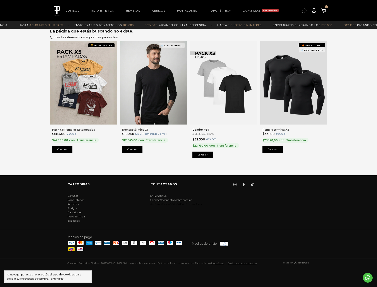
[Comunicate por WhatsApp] (368, 278)
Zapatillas (252, 10)
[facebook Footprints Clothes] (243, 184)
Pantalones (187, 10)
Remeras (133, 10)
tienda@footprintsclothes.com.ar (171, 200)
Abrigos (158, 10)
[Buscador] (304, 10)
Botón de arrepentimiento (242, 263)
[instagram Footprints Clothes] (235, 184)
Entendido (57, 278)
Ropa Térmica (220, 10)
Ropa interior (102, 10)
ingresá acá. (217, 263)
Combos (72, 10)
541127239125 (158, 195)
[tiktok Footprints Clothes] (252, 184)
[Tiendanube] (296, 263)
